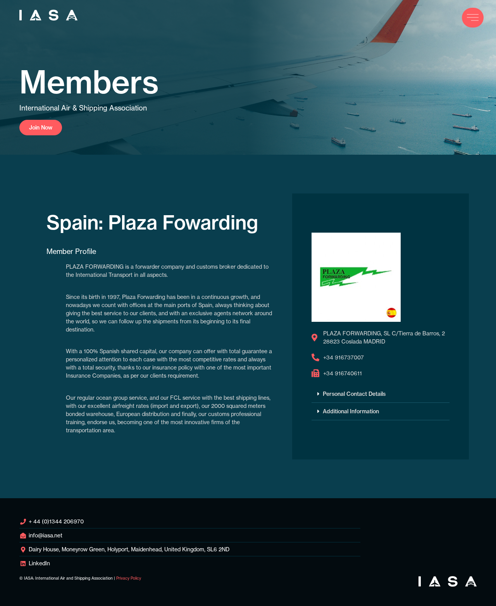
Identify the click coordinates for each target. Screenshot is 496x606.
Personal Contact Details (354, 393)
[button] (381, 394)
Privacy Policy (128, 578)
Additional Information (351, 411)
